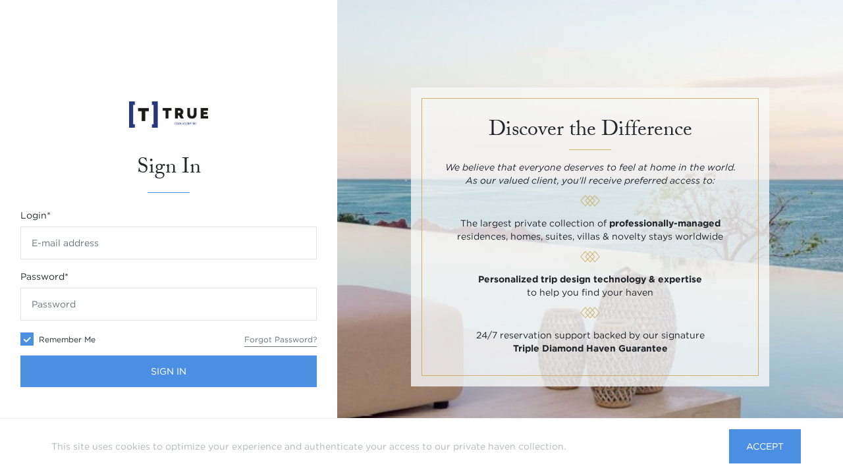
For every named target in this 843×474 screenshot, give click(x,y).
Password (44, 276)
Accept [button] (765, 446)
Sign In (168, 371)
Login (35, 215)
